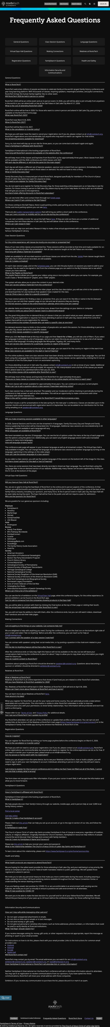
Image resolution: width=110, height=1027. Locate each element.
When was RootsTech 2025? (16, 115)
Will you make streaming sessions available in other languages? (31, 419)
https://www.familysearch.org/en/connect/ (78, 722)
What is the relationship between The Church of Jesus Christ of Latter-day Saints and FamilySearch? (45, 846)
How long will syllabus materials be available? (23, 251)
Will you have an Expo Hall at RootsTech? (21, 482)
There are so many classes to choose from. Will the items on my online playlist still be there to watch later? (48, 379)
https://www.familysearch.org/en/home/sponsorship (67, 851)
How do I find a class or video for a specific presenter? (27, 294)
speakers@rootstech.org (32, 407)
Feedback (14, 1018)
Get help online (11, 816)
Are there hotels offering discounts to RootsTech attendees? (29, 193)
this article (23, 823)
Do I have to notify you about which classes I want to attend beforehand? (35, 311)
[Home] (55, 1005)
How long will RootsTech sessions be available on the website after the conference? (39, 153)
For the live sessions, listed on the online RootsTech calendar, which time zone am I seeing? (42, 303)
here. (45, 207)
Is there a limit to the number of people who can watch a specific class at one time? (39, 322)
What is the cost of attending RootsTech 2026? (24, 106)
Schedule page (43, 266)
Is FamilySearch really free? (16, 827)
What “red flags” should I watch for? (19, 929)
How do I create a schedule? (16, 261)
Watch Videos (76, 4)
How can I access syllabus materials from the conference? (28, 285)
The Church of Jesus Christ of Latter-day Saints (81, 1026)
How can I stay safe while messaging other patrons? (26, 912)
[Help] (94, 4)
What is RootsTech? (13, 84)
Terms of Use (26, 713)
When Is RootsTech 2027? (15, 122)
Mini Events (64, 4)
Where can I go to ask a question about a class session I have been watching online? (39, 386)
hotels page (55, 198)
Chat (7, 998)
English (99, 1018)
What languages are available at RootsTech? (23, 431)
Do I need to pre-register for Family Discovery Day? (26, 181)
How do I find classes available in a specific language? (27, 332)
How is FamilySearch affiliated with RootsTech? (24, 146)
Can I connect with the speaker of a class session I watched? (29, 637)
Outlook (10, 945)
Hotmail (10, 947)
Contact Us (89, 1018)
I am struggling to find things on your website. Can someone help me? (33, 626)
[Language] (90, 4)
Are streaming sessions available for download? (24, 139)
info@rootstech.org (95, 134)
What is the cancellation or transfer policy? (22, 129)
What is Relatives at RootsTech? (18, 677)
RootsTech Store (75, 1018)
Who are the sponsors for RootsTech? (20, 496)
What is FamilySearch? (14, 799)
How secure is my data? (14, 696)
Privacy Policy (42, 713)
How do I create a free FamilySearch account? (23, 818)
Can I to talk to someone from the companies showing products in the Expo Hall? (38, 600)
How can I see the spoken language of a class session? (27, 454)
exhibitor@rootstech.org (50, 666)
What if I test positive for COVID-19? (19, 891)
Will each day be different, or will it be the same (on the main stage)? (32, 162)
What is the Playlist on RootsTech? (19, 273)
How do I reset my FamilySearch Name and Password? (27, 839)
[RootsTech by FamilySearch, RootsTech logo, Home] (10, 3)
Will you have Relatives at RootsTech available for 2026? (27, 682)
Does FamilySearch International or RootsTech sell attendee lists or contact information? (41, 964)
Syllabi (80, 256)
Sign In (103, 4)
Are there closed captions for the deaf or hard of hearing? (28, 461)
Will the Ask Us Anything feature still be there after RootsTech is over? (33, 647)
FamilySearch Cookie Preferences (31, 1018)
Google (10, 950)
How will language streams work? (19, 442)
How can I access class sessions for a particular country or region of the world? (37, 344)
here (53, 219)
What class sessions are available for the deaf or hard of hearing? (31, 351)
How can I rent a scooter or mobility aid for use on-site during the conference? (37, 214)
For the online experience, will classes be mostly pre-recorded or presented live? (37, 242)
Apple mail (11, 952)
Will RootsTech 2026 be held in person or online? (24, 96)
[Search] (85, 4)
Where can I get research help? (17, 224)
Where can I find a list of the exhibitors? (21, 591)
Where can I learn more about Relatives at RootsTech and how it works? (34, 689)
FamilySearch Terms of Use (11, 1023)
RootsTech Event (50, 4)
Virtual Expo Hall (44, 595)
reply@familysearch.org (59, 962)
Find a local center (12, 811)
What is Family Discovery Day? (17, 172)
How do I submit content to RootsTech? (21, 659)
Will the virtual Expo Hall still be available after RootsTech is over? (31, 607)
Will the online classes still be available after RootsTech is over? (30, 372)
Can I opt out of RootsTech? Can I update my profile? (26, 715)
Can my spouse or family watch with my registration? (26, 755)
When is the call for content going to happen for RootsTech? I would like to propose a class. (42, 398)
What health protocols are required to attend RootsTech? (28, 862)
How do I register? (12, 736)
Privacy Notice (29, 1023)
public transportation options (29, 212)
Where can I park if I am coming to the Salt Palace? (25, 200)
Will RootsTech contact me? (16, 954)
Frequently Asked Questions (54, 1018)
